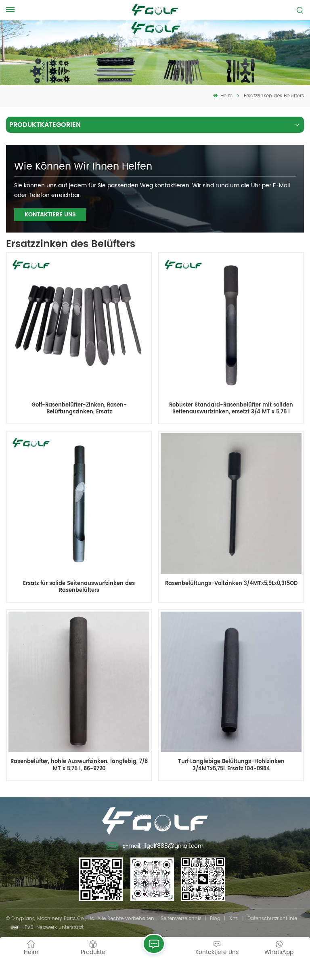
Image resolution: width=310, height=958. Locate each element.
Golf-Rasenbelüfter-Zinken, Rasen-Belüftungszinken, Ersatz (79, 409)
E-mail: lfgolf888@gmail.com (162, 846)
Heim (225, 96)
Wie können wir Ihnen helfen (83, 167)
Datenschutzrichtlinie (272, 918)
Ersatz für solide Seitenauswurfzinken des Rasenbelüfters (79, 587)
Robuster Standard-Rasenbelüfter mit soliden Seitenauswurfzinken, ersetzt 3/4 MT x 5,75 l (231, 409)
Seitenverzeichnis (181, 918)
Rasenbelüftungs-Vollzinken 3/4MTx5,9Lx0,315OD (231, 584)
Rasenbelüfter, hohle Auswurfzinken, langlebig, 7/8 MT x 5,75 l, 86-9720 (79, 765)
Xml (234, 918)
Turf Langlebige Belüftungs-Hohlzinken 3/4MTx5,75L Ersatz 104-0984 (231, 765)
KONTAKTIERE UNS (50, 214)
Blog (215, 918)
